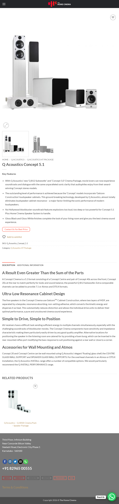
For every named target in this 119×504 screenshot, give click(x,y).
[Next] (110, 71)
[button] (4, 4)
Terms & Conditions (15, 487)
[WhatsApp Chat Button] (111, 496)
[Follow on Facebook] (4, 461)
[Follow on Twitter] (15, 461)
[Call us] (25, 461)
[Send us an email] (20, 461)
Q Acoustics (17, 159)
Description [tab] (8, 265)
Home (5, 159)
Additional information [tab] (30, 265)
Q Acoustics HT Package (40, 159)
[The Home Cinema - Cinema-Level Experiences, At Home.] (59, 4)
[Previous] (8, 71)
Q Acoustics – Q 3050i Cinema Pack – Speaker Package (20, 424)
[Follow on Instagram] (10, 461)
